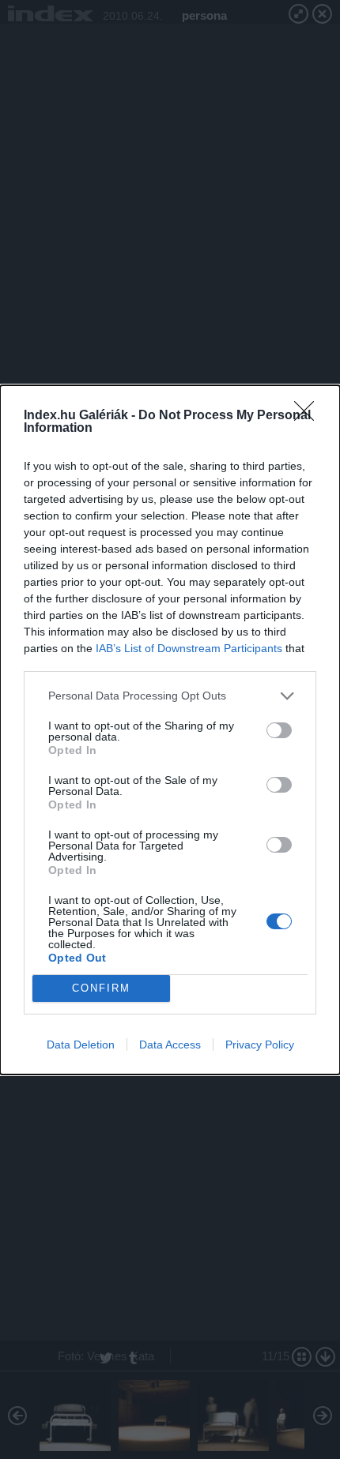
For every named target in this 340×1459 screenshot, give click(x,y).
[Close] (309, 416)
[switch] (279, 730)
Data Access (170, 1044)
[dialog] (170, 730)
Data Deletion (81, 1044)
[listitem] (170, 696)
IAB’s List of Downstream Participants (189, 648)
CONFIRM (101, 988)
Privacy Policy (259, 1044)
